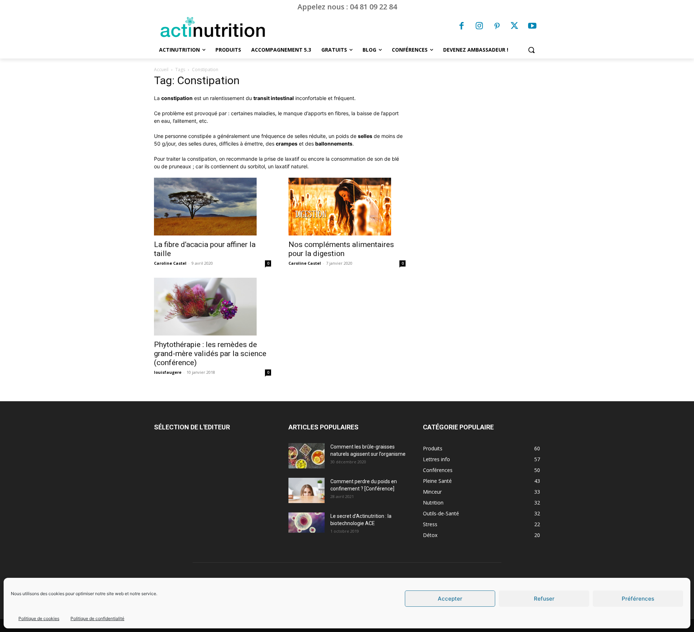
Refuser (544, 598)
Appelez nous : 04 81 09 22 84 (347, 7)
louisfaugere (167, 372)
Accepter (450, 598)
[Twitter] (515, 27)
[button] (531, 50)
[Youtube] (532, 27)
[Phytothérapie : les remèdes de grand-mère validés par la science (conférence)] (212, 307)
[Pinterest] (497, 27)
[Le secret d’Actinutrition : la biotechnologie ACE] (306, 522)
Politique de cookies (38, 618)
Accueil (161, 69)
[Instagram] (479, 27)
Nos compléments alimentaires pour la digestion (341, 249)
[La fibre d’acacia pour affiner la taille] (212, 206)
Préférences (638, 598)
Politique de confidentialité (97, 618)
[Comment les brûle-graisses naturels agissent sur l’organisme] (306, 455)
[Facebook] (462, 27)
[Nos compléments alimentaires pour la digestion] (347, 206)
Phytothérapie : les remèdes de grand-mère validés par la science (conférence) (210, 353)
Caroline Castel (170, 263)
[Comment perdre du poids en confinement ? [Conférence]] (306, 490)
